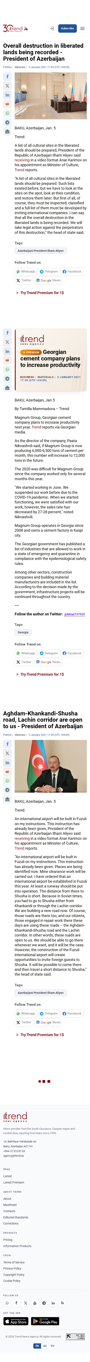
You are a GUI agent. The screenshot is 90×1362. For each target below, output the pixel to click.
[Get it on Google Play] (45, 1321)
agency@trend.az (13, 1155)
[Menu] (82, 28)
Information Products (17, 1246)
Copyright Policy (13, 1274)
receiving (23, 160)
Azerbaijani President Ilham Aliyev (41, 250)
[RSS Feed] (62, 1303)
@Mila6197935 (74, 614)
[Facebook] (16, 1303)
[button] (7, 77)
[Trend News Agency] (15, 1117)
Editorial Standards (15, 1217)
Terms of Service (13, 1262)
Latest (7, 1176)
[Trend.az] (15, 28)
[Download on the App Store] (15, 1321)
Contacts (9, 1211)
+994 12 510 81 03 (14, 1151)
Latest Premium (13, 1182)
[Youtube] (35, 1303)
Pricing (7, 1239)
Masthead (10, 1204)
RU (52, 1345)
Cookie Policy (12, 1280)
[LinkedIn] (53, 1303)
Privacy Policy (12, 1268)
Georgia (23, 632)
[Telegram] (44, 1303)
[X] (25, 1303)
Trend (20, 170)
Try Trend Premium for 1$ (42, 293)
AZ (45, 1345)
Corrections (10, 1223)
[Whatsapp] (7, 1303)
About (7, 1198)
